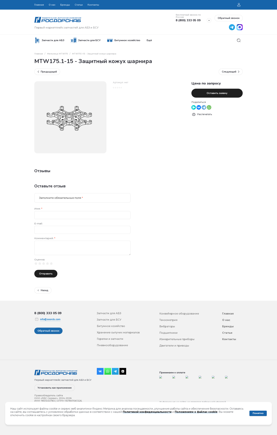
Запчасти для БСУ (109, 319)
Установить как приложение (55, 387)
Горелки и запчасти (110, 338)
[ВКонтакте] (199, 107)
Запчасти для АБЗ (109, 313)
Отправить (46, 273)
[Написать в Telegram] (231, 29)
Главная (38, 53)
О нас (226, 320)
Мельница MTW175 (57, 53)
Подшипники (168, 332)
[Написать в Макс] (239, 29)
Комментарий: (44, 238)
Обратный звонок (228, 18)
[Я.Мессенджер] (193, 107)
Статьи (227, 332)
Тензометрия (168, 320)
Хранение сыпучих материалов (118, 332)
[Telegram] (204, 107)
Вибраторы (167, 326)
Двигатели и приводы (174, 345)
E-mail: (38, 223)
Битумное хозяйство (111, 326)
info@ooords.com (50, 319)
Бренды (228, 326)
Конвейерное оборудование (179, 313)
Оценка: (39, 259)
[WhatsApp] (209, 107)
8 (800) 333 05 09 (188, 20)
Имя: (38, 208)
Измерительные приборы (177, 339)
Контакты (229, 339)
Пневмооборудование (112, 345)
